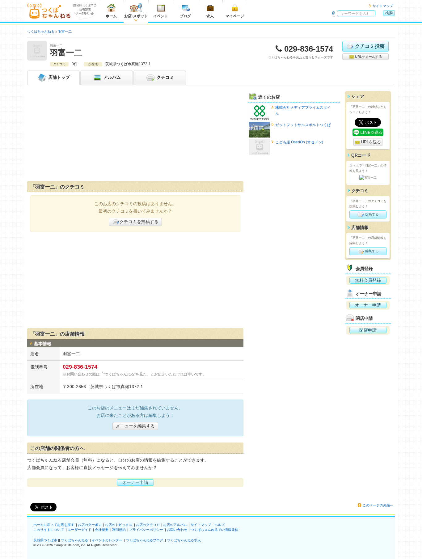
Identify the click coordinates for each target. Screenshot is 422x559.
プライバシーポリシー (146, 529)
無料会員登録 (368, 280)
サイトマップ (383, 6)
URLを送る (370, 142)
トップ (59, 77)
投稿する (371, 214)
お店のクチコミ (148, 525)
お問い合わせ (177, 529)
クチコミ (164, 77)
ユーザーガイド (79, 529)
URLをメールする (368, 56)
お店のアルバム (175, 525)
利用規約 (119, 529)
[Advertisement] (135, 134)
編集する (371, 251)
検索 (389, 13)
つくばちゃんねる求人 (184, 540)
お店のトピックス (118, 525)
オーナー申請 (135, 482)
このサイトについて (48, 529)
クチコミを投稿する (139, 221)
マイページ (235, 16)
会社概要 (101, 529)
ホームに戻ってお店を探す (53, 525)
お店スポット (136, 16)
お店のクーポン (90, 525)
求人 (210, 16)
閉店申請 (368, 330)
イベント (160, 16)
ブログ (185, 16)
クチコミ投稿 (370, 46)
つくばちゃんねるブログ (144, 540)
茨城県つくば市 (45, 540)
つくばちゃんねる (74, 540)
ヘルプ (219, 525)
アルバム (111, 77)
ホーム (111, 16)
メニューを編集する (135, 425)
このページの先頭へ (378, 505)
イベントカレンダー (107, 540)
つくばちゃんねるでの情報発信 (214, 529)
